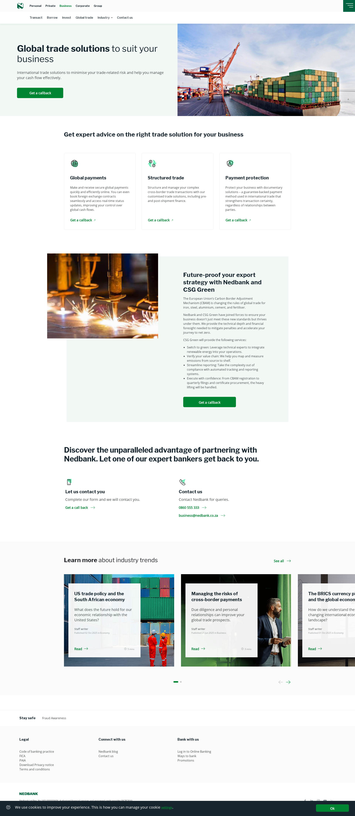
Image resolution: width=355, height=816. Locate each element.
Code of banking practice (36, 751)
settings (166, 807)
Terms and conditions (34, 769)
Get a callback (40, 93)
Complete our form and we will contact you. (102, 499)
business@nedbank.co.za (199, 515)
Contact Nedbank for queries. (204, 499)
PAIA (22, 760)
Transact (36, 17)
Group (98, 5)
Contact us (125, 17)
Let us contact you (85, 491)
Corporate (83, 5)
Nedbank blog (108, 751)
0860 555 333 (189, 507)
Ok (332, 808)
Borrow (52, 17)
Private (50, 5)
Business (66, 5)
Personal (35, 5)
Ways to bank (187, 756)
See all (279, 561)
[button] (175, 682)
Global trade (84, 17)
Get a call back (77, 507)
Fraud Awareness (54, 718)
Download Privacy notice (36, 765)
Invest (66, 17)
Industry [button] (104, 17)
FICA (22, 756)
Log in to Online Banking (194, 751)
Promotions (186, 760)
